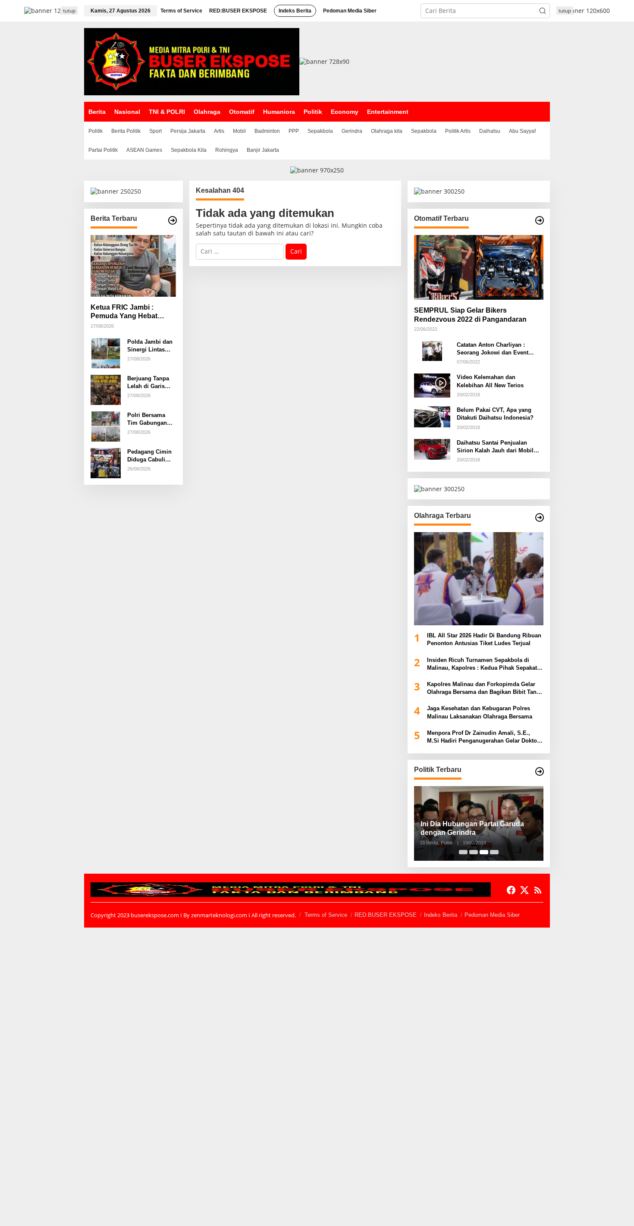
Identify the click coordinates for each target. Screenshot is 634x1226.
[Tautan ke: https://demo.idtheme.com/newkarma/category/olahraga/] (539, 517)
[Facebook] (511, 890)
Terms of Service (325, 915)
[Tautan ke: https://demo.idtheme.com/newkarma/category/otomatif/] (539, 220)
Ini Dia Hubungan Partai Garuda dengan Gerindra (472, 828)
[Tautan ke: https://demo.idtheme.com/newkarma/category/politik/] (539, 771)
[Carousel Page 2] (473, 852)
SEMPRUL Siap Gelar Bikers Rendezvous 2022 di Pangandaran (470, 315)
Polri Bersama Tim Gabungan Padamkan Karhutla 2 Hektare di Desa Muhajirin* (151, 419)
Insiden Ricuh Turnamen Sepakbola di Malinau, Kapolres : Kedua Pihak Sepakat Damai (482, 664)
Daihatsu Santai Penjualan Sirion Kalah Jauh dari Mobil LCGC (495, 447)
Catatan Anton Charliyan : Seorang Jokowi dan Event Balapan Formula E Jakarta (493, 349)
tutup (69, 10)
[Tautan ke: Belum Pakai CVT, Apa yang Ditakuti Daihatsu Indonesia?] (432, 416)
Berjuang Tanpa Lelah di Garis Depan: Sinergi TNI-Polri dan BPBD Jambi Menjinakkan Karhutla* (148, 382)
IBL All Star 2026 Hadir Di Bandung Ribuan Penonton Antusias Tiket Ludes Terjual (484, 639)
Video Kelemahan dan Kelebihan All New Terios (490, 381)
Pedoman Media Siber (492, 915)
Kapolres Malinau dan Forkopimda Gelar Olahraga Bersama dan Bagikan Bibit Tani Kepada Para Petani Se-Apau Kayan (482, 688)
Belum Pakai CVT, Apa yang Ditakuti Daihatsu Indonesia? (495, 414)
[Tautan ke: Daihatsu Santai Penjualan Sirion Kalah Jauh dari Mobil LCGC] (432, 449)
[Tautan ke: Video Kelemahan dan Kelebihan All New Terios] (432, 385)
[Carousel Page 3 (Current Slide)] (484, 852)
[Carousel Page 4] (494, 852)
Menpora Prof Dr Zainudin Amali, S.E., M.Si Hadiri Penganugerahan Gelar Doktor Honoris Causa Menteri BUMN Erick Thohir (484, 737)
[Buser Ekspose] (191, 61)
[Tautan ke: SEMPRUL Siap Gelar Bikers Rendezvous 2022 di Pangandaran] (478, 267)
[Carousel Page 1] (463, 852)
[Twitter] (524, 890)
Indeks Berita (440, 915)
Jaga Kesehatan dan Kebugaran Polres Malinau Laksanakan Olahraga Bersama (479, 712)
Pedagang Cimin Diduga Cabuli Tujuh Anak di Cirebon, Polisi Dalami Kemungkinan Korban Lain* (149, 456)
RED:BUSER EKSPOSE (386, 915)
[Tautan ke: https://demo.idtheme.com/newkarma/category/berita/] (172, 220)
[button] (542, 10)
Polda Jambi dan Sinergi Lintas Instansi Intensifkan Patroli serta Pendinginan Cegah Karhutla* (151, 346)
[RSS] (537, 890)
